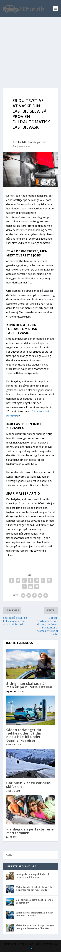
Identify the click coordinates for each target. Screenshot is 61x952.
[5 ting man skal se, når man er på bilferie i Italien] (30, 664)
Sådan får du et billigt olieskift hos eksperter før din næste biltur (35, 888)
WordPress (51, 943)
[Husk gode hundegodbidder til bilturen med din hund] (10, 876)
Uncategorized (37, 142)
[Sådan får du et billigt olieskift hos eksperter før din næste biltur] (10, 889)
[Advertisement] (30, 49)
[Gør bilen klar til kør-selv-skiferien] (30, 763)
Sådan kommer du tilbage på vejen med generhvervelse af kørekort (35, 927)
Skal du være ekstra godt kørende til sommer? (34, 901)
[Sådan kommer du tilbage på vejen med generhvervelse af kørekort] (10, 927)
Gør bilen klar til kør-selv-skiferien (28, 784)
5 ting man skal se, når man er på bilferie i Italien (29, 685)
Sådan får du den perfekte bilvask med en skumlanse (34, 914)
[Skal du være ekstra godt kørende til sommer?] (10, 902)
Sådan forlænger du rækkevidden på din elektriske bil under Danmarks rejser (23, 735)
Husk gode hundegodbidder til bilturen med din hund (32, 876)
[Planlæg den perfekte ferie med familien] (30, 810)
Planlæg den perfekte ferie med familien (30, 831)
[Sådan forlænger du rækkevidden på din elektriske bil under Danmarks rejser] (30, 710)
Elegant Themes (25, 943)
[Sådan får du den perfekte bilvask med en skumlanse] (10, 915)
